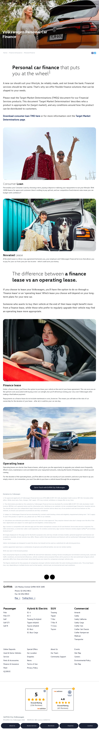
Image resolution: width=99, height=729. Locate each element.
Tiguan (53, 616)
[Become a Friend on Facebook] (52, 577)
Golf (4, 619)
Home (5, 53)
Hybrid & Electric (37, 608)
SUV (53, 608)
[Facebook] (92, 53)
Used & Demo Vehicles (12, 653)
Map (16, 598)
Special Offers (32, 649)
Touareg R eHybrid (34, 619)
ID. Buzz (30, 629)
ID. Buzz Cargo (32, 632)
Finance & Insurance (15, 53)
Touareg (54, 612)
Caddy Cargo (79, 622)
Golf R (5, 626)
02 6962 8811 (26, 591)
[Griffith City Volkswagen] (5, 5)
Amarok (77, 612)
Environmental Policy (82, 660)
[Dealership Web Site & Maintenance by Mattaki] (91, 718)
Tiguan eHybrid (33, 622)
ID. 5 (29, 616)
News (29, 660)
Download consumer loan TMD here (21, 115)
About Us (54, 649)
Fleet (5, 668)
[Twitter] (95, 53)
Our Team (54, 653)
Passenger (9, 608)
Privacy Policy (32, 668)
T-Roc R (54, 622)
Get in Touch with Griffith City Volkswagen (49, 487)
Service (6, 657)
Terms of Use (32, 664)
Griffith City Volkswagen (21, 6)
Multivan (77, 636)
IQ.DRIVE (7, 671)
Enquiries (30, 657)
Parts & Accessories (11, 660)
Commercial (81, 608)
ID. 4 (29, 612)
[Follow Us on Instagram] (46, 577)
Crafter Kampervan (81, 632)
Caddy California (80, 619)
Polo (5, 612)
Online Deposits (9, 649)
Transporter (78, 639)
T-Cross (54, 626)
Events (77, 649)
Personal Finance (29, 53)
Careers (77, 657)
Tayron (53, 629)
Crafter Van (78, 626)
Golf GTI (6, 622)
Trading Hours (27, 598)
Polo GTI (6, 616)
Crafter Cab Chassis (81, 629)
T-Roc (53, 619)
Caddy (76, 616)
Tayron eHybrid (33, 626)
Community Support (58, 657)
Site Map (77, 653)
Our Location (32, 653)
